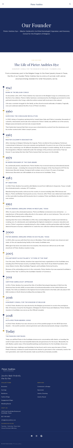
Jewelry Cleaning (42, 393)
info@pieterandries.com (8, 420)
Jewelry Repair (41, 397)
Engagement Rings (7, 400)
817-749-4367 (5, 416)
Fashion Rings (5, 397)
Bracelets (4, 386)
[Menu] (3, 4)
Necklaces (4, 393)
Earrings (3, 390)
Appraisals (40, 390)
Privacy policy (17, 443)
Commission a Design (43, 386)
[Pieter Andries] (36, 4)
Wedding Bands (6, 403)
